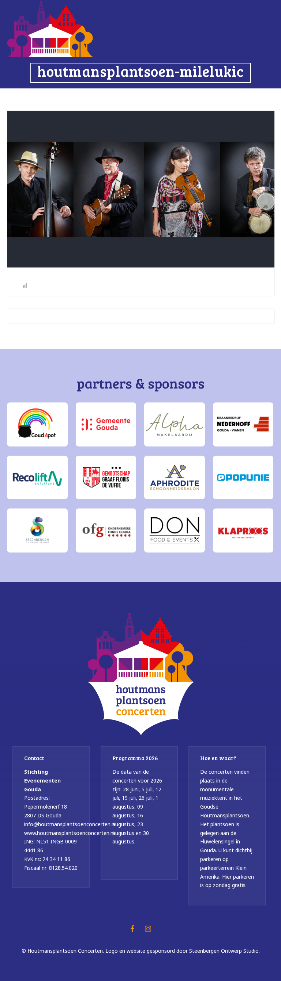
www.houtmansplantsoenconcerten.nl (69, 832)
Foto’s (110, 97)
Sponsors (146, 97)
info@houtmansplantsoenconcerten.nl (70, 824)
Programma (73, 97)
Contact (257, 97)
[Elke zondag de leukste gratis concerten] (50, 28)
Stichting (187, 97)
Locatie (224, 97)
